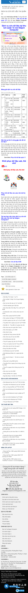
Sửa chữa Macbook (7, 541)
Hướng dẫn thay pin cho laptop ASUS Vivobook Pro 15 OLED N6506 (12, 412)
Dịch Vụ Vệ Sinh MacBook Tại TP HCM (12, 397)
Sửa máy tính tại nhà (7, 514)
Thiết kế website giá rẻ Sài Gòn (11, 305)
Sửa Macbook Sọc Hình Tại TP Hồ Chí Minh (14, 382)
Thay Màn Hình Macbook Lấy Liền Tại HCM (14, 384)
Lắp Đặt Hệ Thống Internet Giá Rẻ (11, 334)
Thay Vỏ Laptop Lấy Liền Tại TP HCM (12, 341)
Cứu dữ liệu (14, 6)
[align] (22, 585)
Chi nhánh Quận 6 (6, 534)
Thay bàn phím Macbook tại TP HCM (12, 399)
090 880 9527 (14, 483)
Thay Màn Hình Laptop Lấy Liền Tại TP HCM (14, 322)
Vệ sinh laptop (5, 521)
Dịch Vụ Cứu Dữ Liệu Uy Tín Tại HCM (12, 303)
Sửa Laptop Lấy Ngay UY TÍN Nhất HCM (13, 318)
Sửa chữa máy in (6, 538)
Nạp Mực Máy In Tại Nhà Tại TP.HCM (12, 376)
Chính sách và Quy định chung (10, 497)
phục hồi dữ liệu (6, 284)
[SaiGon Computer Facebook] (14, 585)
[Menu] (24, 2)
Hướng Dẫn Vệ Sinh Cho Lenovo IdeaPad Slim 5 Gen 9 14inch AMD (13, 444)
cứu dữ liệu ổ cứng (6, 281)
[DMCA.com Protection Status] (20, 587)
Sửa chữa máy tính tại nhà (8, 536)
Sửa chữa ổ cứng (7, 332)
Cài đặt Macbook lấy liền (9, 339)
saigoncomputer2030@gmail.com (14, 490)
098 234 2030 (14, 487)
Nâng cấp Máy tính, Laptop (10, 373)
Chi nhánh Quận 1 (6, 531)
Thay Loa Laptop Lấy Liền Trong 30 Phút (13, 344)
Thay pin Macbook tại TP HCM (10, 401)
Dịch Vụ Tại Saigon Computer (9, 529)
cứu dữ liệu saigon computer (9, 279)
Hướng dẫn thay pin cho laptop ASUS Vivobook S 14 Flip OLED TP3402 (12, 436)
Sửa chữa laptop (6, 516)
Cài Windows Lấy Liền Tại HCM (11, 351)
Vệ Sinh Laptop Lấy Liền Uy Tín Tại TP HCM (14, 320)
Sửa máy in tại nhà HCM (9, 371)
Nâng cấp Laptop (6, 543)
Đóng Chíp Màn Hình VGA (9, 348)
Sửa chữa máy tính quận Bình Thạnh (12, 327)
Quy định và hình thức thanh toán (10, 499)
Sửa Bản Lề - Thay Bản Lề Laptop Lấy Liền (14, 325)
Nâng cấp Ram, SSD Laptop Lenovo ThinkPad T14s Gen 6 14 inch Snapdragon (12, 459)
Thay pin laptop (6, 523)
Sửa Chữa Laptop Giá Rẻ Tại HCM (11, 315)
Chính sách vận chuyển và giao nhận (11, 502)
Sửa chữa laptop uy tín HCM (10, 329)
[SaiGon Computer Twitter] (17, 585)
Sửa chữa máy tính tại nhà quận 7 (11, 346)
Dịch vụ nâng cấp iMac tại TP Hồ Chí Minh (13, 387)
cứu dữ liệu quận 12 (10, 276)
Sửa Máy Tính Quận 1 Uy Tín (10, 297)
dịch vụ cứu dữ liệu (18, 281)
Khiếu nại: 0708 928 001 (8, 509)
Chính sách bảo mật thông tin (9, 506)
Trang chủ (6, 6)
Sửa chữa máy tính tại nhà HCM (11, 337)
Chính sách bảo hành (7, 504)
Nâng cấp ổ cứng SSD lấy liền (10, 361)
